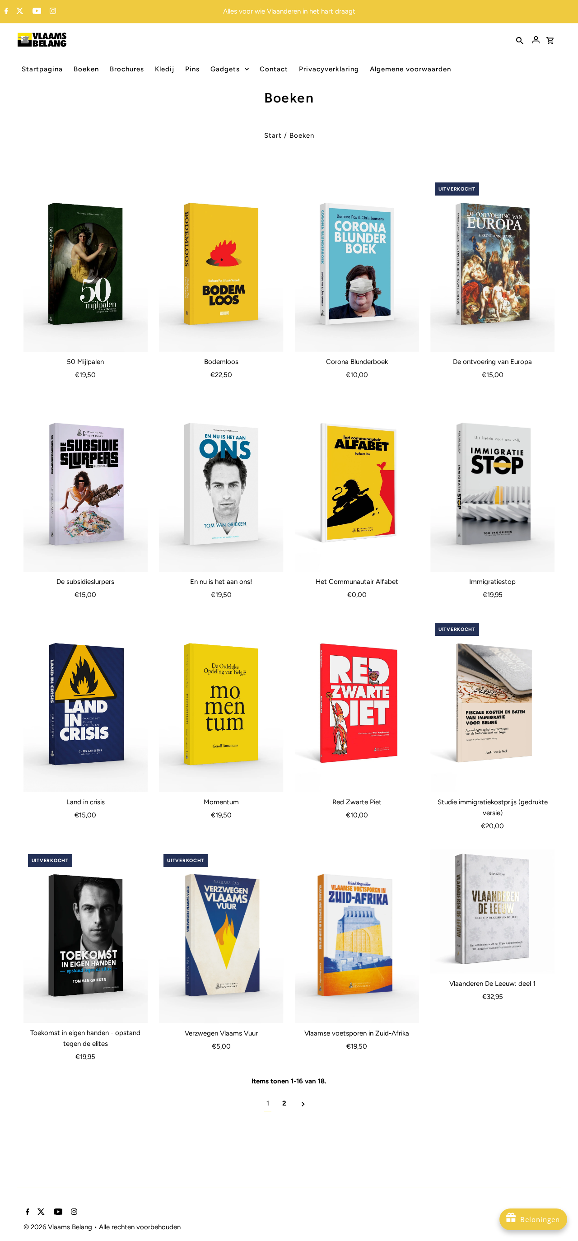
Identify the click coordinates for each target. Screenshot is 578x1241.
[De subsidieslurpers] (85, 485)
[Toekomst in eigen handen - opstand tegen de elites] (85, 936)
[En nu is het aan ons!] (221, 485)
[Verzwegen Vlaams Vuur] (221, 936)
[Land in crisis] (85, 705)
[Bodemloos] (221, 265)
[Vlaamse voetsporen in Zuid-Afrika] (357, 936)
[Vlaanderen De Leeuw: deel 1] (492, 911)
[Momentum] (221, 705)
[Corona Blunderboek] (357, 265)
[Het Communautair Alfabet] (357, 485)
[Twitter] (18, 12)
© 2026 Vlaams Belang (58, 1227)
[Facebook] (5, 12)
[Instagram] (51, 12)
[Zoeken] (520, 39)
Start (273, 135)
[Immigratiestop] (492, 485)
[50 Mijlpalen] (85, 265)
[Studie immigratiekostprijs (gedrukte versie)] (492, 705)
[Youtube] (36, 12)
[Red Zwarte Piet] (357, 705)
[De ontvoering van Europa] (492, 265)
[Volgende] (303, 1103)
